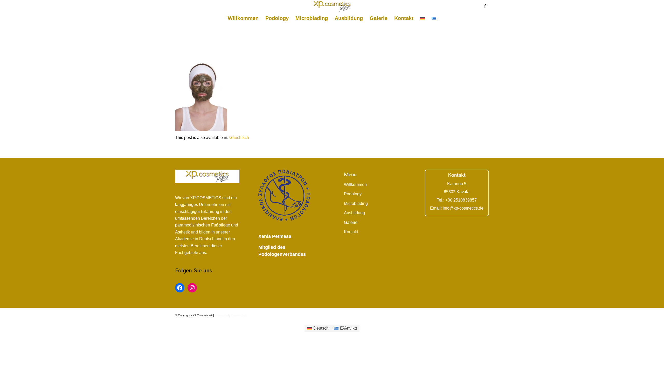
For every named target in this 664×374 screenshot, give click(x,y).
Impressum (222, 315)
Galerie (350, 222)
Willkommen (355, 184)
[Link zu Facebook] (485, 6)
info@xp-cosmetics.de (463, 208)
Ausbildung (354, 213)
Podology (353, 194)
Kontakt (351, 232)
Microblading (356, 203)
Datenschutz (239, 315)
